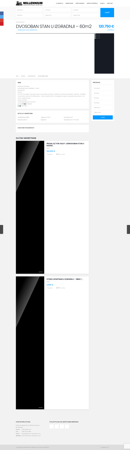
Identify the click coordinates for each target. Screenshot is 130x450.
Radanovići (33, 30)
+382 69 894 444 (26, 429)
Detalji (23, 76)
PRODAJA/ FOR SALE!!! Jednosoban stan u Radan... (65, 144)
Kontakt (110, 3)
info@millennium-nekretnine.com (31, 433)
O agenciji (59, 3)
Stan (22, 22)
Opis (17, 76)
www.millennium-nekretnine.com (31, 436)
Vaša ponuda (79, 3)
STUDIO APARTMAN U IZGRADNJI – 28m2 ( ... (65, 279)
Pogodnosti (31, 76)
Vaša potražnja (92, 3)
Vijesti (102, 3)
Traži (103, 117)
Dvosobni (18, 22)
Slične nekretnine (43, 76)
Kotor (27, 30)
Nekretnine (69, 3)
